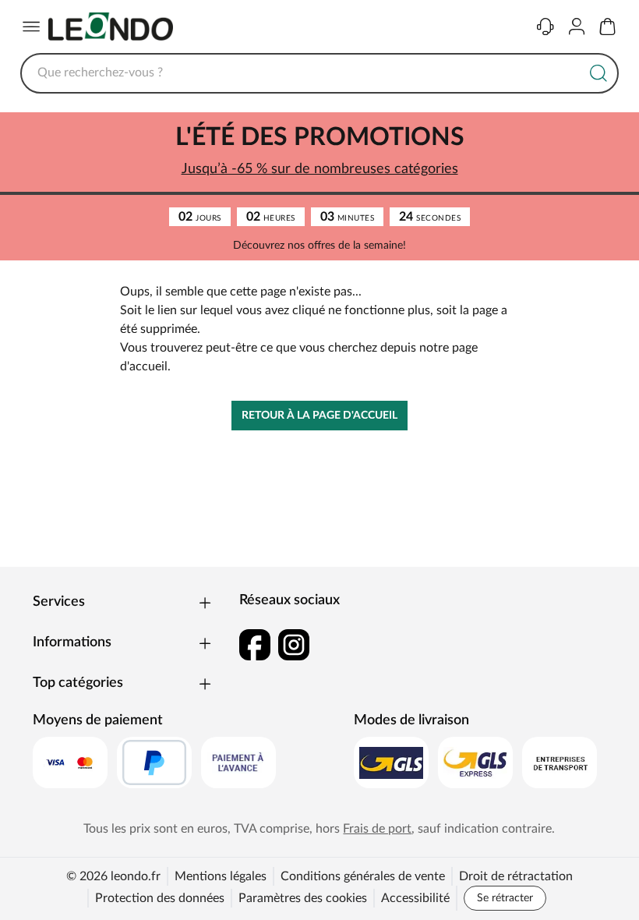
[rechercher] (598, 73)
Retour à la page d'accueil (319, 415)
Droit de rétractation (516, 876)
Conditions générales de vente (363, 876)
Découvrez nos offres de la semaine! (319, 245)
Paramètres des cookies (302, 898)
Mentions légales (221, 876)
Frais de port (377, 829)
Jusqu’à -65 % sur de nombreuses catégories (320, 169)
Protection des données (159, 898)
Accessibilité (415, 898)
